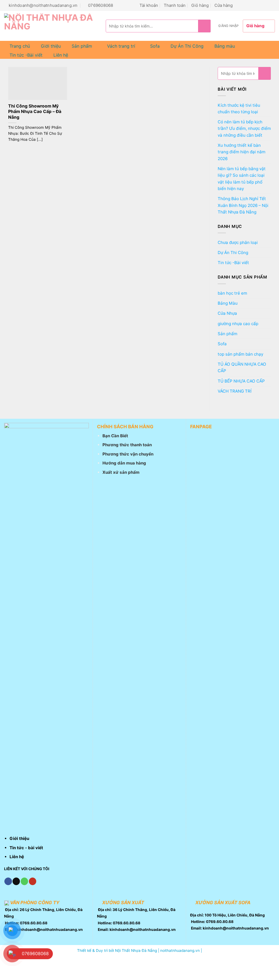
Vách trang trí (121, 46)
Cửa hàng (223, 5)
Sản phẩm (82, 46)
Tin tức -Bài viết (26, 55)
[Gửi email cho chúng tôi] (252, 5)
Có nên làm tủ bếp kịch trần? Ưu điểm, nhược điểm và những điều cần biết (244, 128)
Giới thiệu (51, 46)
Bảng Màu (228, 303)
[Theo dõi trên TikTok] (246, 5)
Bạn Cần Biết (115, 435)
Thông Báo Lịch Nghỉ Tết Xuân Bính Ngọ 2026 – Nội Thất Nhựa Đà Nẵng (243, 205)
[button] (229, 26)
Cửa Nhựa (227, 313)
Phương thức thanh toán (127, 444)
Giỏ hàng (200, 5)
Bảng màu (224, 46)
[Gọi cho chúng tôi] (259, 5)
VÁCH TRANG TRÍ (234, 391)
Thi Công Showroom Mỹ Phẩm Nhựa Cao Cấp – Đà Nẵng (34, 111)
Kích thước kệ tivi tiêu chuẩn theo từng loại (239, 108)
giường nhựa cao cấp (238, 323)
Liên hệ (60, 55)
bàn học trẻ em (232, 293)
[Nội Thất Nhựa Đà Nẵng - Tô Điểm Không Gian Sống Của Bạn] (51, 26)
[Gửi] (204, 26)
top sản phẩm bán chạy (240, 354)
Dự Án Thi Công (187, 46)
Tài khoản (149, 5)
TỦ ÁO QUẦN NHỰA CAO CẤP (242, 367)
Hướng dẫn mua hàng (124, 463)
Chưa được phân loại (238, 242)
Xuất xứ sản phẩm (121, 472)
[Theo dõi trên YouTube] (272, 5)
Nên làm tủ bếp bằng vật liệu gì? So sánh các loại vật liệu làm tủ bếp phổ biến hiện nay (242, 178)
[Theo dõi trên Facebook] (239, 5)
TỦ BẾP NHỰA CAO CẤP (241, 381)
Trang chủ (20, 46)
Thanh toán (175, 5)
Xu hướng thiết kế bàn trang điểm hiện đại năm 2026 (241, 152)
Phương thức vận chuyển (127, 454)
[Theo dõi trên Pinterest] (265, 5)
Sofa (155, 46)
